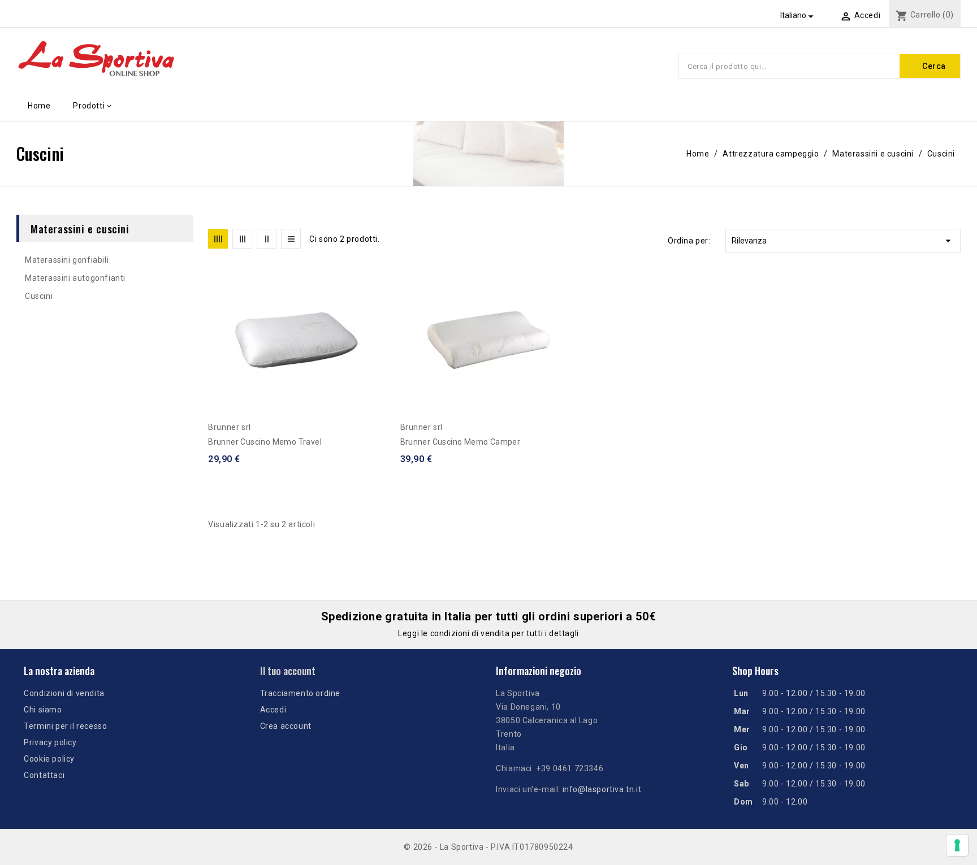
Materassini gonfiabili (67, 259)
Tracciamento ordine (300, 693)
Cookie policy (49, 758)
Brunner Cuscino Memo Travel (265, 441)
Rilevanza (843, 240)
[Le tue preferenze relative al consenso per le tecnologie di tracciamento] (957, 845)
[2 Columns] (266, 238)
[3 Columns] (242, 238)
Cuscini (39, 296)
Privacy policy (50, 742)
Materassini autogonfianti (75, 277)
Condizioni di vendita (64, 693)
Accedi (273, 709)
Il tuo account (287, 670)
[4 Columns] (218, 238)
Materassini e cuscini (80, 228)
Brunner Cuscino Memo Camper (460, 441)
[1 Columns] (291, 238)
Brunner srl (229, 427)
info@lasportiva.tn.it (602, 789)
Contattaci (44, 775)
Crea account (286, 726)
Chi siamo (43, 709)
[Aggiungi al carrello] (381, 324)
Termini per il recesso (65, 726)
